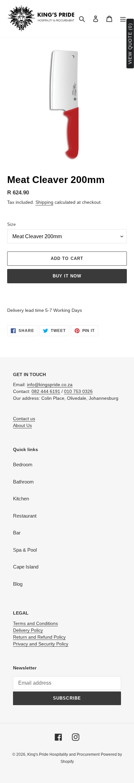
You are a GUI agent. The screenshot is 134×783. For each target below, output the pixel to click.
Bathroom (23, 481)
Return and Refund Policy (39, 637)
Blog (17, 584)
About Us (22, 425)
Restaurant (24, 516)
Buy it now (67, 276)
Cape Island (25, 566)
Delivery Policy (28, 630)
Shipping (44, 202)
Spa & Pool (25, 550)
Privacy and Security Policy (40, 643)
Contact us (24, 418)
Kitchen (21, 498)
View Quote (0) (130, 43)
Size (11, 224)
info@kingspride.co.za (50, 384)
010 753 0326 (78, 391)
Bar (16, 532)
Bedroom (23, 464)
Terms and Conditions (35, 623)
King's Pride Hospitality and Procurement (63, 754)
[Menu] (123, 19)
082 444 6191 (46, 391)
